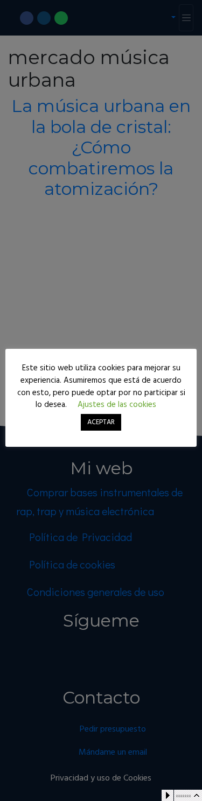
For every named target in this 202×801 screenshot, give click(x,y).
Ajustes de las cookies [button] (117, 404)
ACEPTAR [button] (101, 422)
